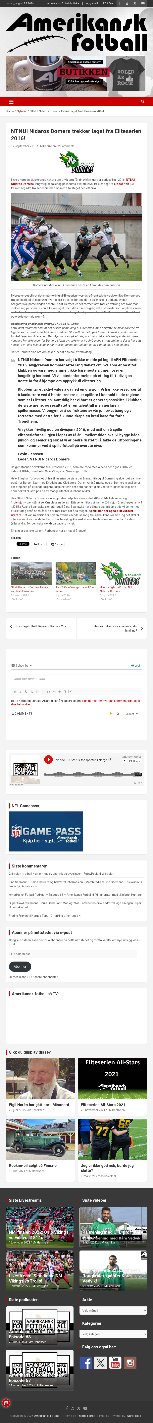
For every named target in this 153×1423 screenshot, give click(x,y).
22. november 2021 (93, 1110)
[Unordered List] (43, 691)
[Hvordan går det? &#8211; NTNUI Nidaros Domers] (120, 573)
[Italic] (21, 691)
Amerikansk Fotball (46, 1416)
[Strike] (32, 691)
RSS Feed (108, 3)
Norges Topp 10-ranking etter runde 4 (55, 916)
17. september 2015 (23, 146)
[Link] (60, 691)
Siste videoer (94, 1200)
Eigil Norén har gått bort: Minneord (39, 1104)
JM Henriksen (47, 146)
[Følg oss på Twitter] (100, 1363)
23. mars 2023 (18, 1342)
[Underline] (26, 691)
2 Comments (66, 146)
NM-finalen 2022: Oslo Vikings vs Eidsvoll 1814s (39, 1235)
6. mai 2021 (88, 1176)
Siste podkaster (23, 1299)
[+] (70, 691)
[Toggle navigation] (11, 101)
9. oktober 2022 (18, 1286)
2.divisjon (108, 873)
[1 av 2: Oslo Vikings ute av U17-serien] (76, 573)
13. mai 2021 (17, 1171)
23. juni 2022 (17, 1110)
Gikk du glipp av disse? (30, 1052)
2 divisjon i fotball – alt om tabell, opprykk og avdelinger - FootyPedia (53, 873)
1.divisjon (17, 502)
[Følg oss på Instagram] (130, 1363)
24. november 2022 (21, 1385)
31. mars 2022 (91, 1286)
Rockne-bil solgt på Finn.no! (33, 1165)
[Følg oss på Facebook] (85, 1363)
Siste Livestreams (25, 1200)
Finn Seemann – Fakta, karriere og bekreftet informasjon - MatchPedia (55, 882)
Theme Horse (86, 1416)
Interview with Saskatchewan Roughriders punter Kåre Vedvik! (111, 1276)
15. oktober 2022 (19, 1242)
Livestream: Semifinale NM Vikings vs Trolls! (35, 1278)
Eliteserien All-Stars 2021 (103, 1104)
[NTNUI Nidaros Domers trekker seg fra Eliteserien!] (31, 573)
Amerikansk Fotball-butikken (63, 3)
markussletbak (107, 1176)
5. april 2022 (90, 1242)
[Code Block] (54, 691)
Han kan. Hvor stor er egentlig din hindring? (115, 628)
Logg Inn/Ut (92, 3)
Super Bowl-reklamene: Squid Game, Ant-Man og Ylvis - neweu (50, 903)
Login (137, 665)
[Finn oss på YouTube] (115, 1363)
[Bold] (15, 691)
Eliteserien (121, 184)
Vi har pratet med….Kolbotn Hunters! (118, 895)
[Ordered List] (37, 691)
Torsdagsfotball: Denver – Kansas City (41, 626)
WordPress (134, 1416)
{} (65, 691)
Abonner (20, 967)
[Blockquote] (48, 691)
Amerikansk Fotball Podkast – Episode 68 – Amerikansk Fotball (50, 895)
